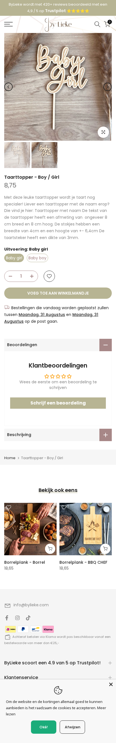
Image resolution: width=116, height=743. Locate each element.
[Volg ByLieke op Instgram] (17, 614)
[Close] (111, 684)
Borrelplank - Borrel (24, 559)
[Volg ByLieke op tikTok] (28, 614)
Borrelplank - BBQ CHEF (83, 559)
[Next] (107, 83)
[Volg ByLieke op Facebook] (6, 614)
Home (9, 455)
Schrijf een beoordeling (58, 400)
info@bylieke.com (31, 602)
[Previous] (8, 83)
